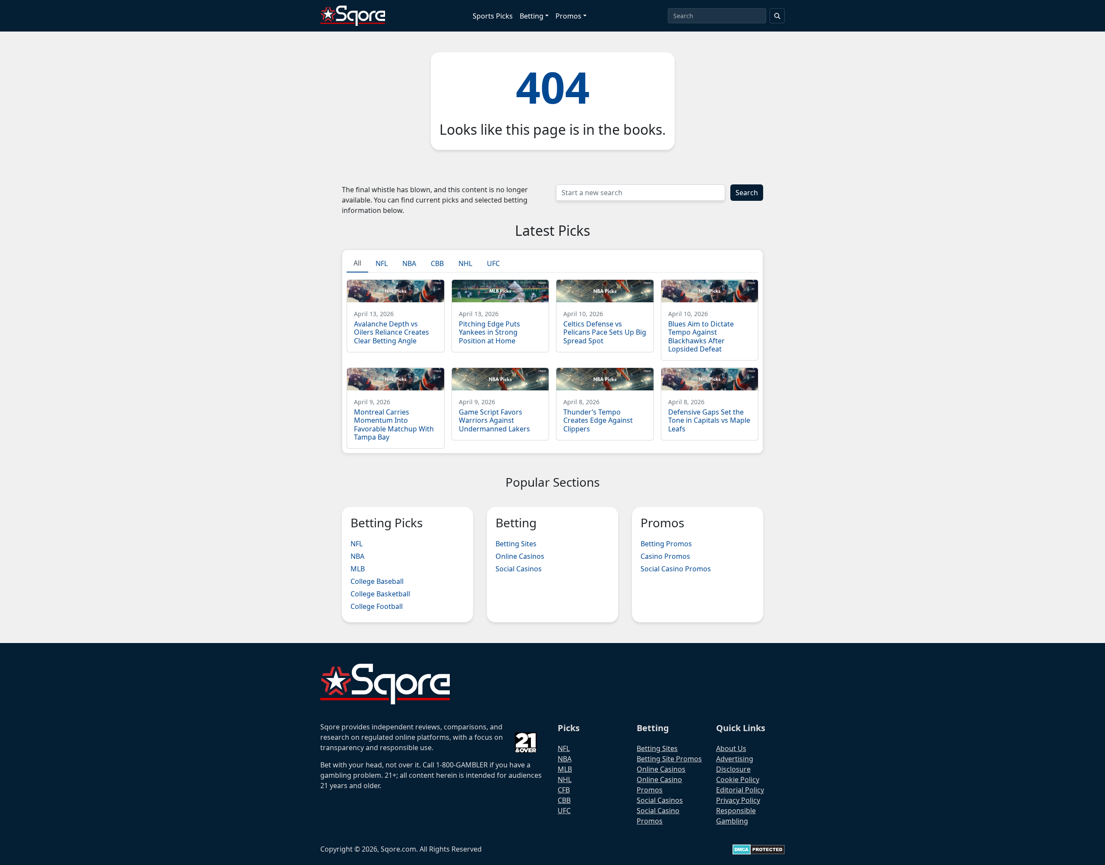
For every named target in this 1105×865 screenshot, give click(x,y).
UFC (564, 810)
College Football (376, 606)
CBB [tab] (437, 263)
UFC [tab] (493, 263)
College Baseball (377, 581)
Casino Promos (665, 556)
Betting (531, 16)
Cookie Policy (737, 779)
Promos (568, 16)
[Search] (777, 15)
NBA (357, 556)
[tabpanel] (552, 360)
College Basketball (380, 594)
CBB (564, 800)
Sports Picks (493, 16)
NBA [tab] (409, 263)
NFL (356, 543)
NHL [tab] (465, 263)
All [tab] (357, 263)
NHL (564, 779)
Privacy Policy (738, 800)
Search (747, 192)
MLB (357, 568)
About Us (731, 748)
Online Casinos (520, 556)
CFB (564, 790)
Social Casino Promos (676, 568)
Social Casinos (519, 568)
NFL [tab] (382, 263)
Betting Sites (516, 543)
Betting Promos (666, 543)
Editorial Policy (740, 790)
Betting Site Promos (669, 759)
